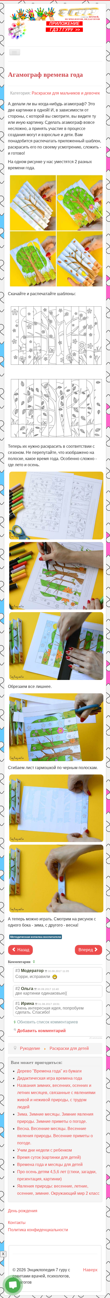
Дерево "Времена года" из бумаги (49, 1071)
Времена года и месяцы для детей (50, 1164)
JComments (95, 1038)
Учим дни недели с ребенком (44, 1150)
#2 (17, 988)
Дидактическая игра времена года (49, 1078)
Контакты (17, 1222)
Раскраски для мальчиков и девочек (66, 93)
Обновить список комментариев (47, 1022)
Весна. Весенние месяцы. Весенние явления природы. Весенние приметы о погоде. (55, 1135)
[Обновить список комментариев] (35, 962)
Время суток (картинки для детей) (49, 1157)
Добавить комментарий (41, 1031)
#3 (17, 970)
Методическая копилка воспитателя (35, 936)
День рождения (22, 1211)
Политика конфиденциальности (38, 1230)
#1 (17, 1003)
